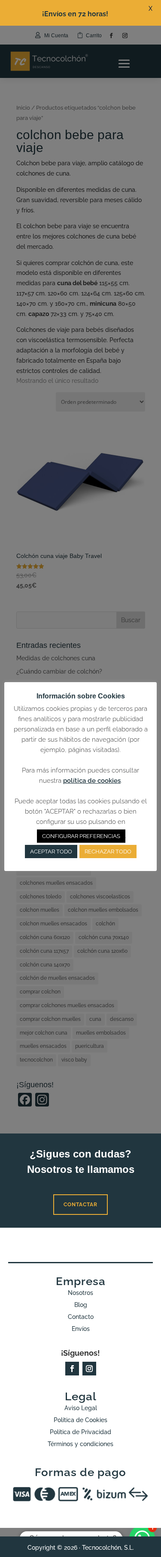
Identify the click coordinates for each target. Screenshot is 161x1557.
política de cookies (92, 780)
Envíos (81, 1328)
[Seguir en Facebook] (72, 1368)
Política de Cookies (80, 1420)
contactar (80, 1205)
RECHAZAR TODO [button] (108, 851)
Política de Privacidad (80, 1432)
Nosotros (80, 1292)
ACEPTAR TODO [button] (51, 851)
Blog (80, 1304)
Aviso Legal (80, 1408)
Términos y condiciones (80, 1444)
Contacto (81, 1316)
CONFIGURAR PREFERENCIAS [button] (81, 836)
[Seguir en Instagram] (89, 1368)
